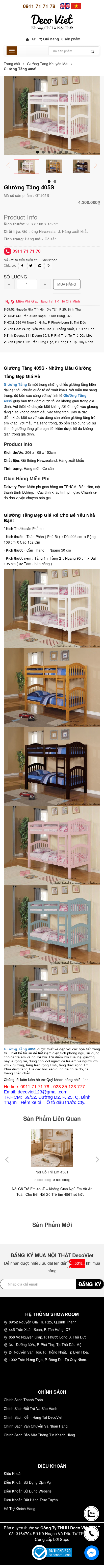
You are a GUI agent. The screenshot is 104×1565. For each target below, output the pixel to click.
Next (99, 166)
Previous (11, 166)
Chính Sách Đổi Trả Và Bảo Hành (30, 1408)
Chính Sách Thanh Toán (23, 1399)
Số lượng (15, 276)
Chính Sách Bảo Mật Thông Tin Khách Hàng (39, 1434)
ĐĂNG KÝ (90, 1284)
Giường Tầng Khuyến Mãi (47, 63)
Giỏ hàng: (61, 38)
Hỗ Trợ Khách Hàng (19, 1508)
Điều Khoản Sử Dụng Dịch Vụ (27, 1482)
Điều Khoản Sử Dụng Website (27, 1491)
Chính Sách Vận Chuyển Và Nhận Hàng (36, 1426)
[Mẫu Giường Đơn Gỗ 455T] (52, 1148)
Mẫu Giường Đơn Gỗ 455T (52, 1171)
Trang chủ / (15, 63)
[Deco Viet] (65, 5)
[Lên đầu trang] (92, 1496)
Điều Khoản (13, 1473)
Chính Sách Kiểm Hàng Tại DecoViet (33, 1417)
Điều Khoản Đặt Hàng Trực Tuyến (31, 1499)
